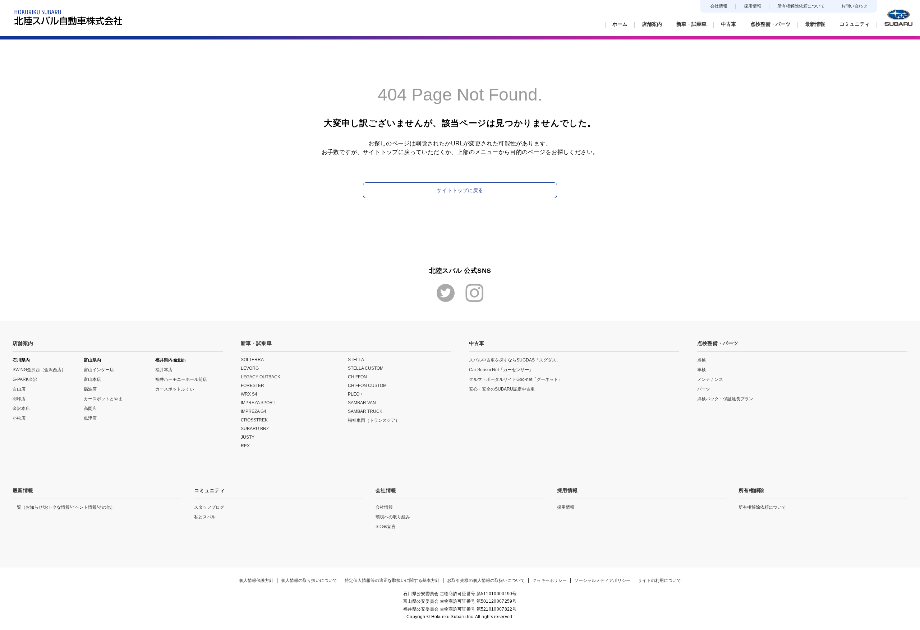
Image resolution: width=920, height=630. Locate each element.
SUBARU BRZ (255, 428)
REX (245, 445)
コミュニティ (209, 490)
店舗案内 (23, 343)
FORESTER (252, 385)
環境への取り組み (393, 516)
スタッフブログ (209, 507)
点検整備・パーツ (718, 343)
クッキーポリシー (549, 580)
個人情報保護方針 (256, 580)
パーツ (703, 389)
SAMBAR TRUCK (365, 411)
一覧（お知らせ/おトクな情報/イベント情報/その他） (64, 507)
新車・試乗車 (256, 343)
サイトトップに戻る (460, 190)
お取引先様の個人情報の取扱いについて (486, 580)
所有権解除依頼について (801, 6)
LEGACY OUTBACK (260, 376)
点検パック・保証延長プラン (725, 398)
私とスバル (205, 516)
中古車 (476, 343)
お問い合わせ (854, 6)
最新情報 (23, 490)
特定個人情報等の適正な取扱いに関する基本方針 (392, 580)
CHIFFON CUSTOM (367, 385)
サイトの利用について (659, 580)
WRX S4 (249, 394)
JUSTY (247, 437)
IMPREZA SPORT (258, 402)
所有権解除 (751, 490)
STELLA (356, 359)
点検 (701, 360)
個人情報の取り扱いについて (309, 580)
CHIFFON (357, 376)
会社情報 (718, 6)
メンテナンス (710, 379)
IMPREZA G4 (253, 411)
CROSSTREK (254, 420)
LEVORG (250, 368)
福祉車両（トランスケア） (374, 420)
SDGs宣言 (386, 526)
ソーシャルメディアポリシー (602, 580)
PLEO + (355, 394)
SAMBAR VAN (362, 402)
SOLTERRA (252, 359)
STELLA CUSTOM (365, 368)
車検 (701, 369)
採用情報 (752, 6)
